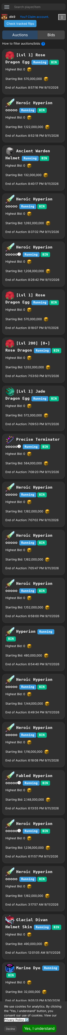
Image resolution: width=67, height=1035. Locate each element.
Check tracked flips (20, 23)
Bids (51, 35)
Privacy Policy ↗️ (16, 1020)
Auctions (20, 35)
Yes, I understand (39, 1028)
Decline (10, 1028)
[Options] (62, 17)
